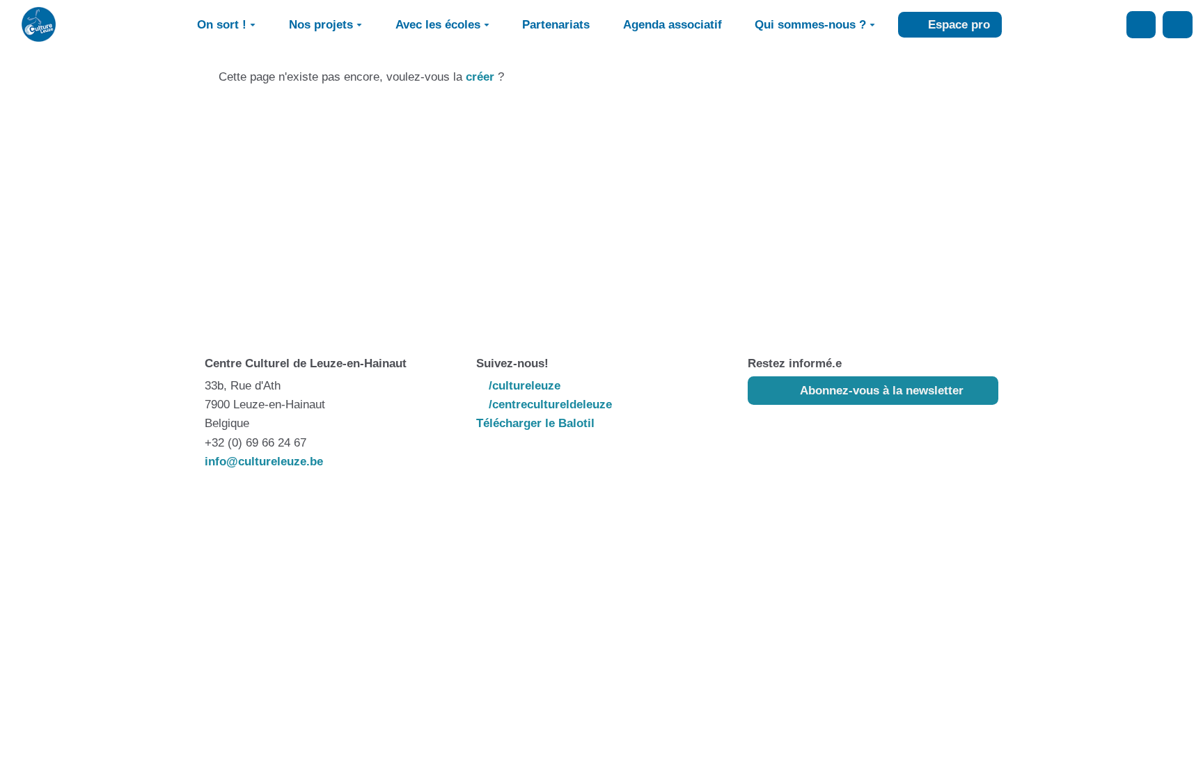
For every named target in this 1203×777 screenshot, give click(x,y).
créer (480, 76)
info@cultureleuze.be (264, 461)
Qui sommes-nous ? (810, 24)
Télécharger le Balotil (535, 423)
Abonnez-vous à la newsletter (880, 390)
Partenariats (556, 24)
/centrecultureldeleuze (548, 404)
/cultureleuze (522, 385)
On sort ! (221, 24)
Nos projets (321, 24)
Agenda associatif (672, 24)
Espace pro (957, 24)
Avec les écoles (437, 24)
